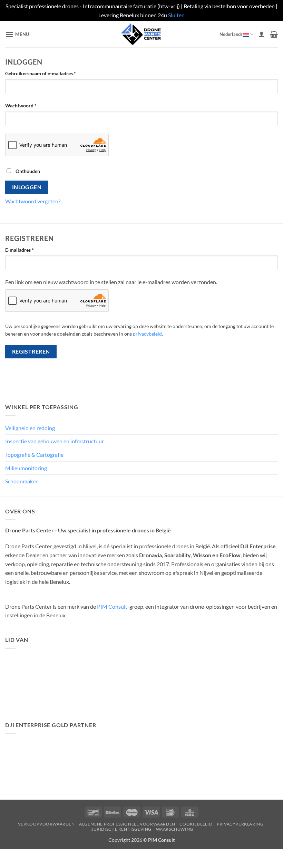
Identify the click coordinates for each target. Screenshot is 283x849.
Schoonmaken (22, 481)
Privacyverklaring (240, 824)
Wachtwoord (28, 105)
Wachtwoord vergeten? (32, 201)
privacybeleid (147, 334)
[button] (17, 34)
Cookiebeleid (195, 824)
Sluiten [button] (176, 15)
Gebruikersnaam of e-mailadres (48, 73)
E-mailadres (27, 250)
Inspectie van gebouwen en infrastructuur (54, 441)
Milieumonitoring (26, 468)
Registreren (31, 351)
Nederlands (231, 34)
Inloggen (27, 187)
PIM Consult (112, 606)
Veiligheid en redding (30, 428)
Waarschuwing (174, 829)
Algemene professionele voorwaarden (127, 824)
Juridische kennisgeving (121, 829)
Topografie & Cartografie (34, 454)
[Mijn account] (261, 34)
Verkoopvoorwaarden (46, 824)
